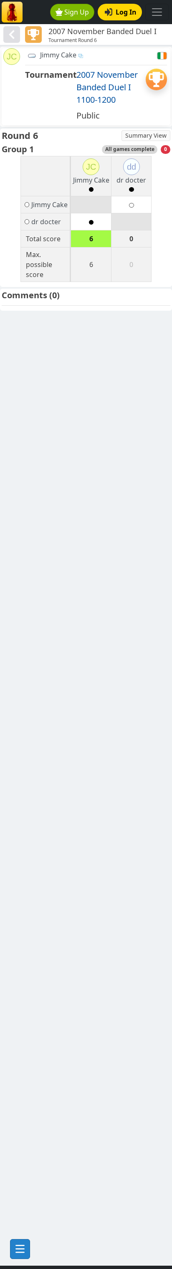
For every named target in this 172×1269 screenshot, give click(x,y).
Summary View (146, 135)
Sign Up (76, 12)
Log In (126, 12)
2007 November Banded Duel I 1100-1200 (107, 87)
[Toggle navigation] (157, 12)
